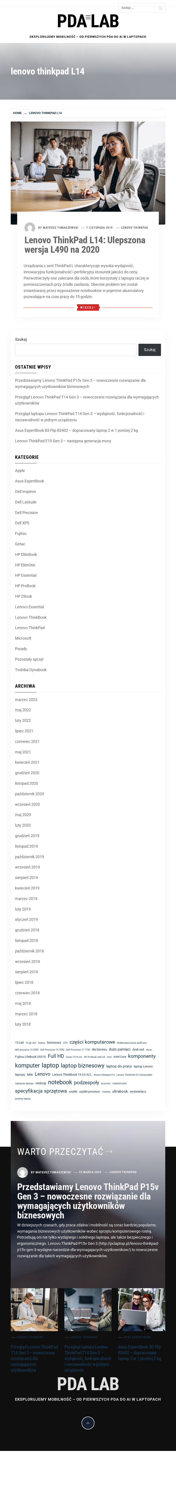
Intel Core (120, 1056)
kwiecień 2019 (27, 888)
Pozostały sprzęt (29, 659)
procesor (106, 1083)
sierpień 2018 (26, 972)
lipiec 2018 (24, 982)
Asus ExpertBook (29, 481)
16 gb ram (31, 1043)
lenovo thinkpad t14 (104, 1074)
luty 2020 (23, 825)
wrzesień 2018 (27, 961)
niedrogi (40, 1083)
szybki (73, 1091)
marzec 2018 (26, 1014)
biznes (41, 1043)
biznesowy (54, 1042)
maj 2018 (23, 1003)
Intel (109, 1057)
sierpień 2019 (26, 877)
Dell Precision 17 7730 (78, 1049)
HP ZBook (23, 596)
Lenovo (42, 1074)
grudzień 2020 (27, 773)
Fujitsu (20, 533)
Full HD (56, 1056)
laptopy (20, 1074)
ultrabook (120, 1091)
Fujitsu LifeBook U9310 (30, 1056)
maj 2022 (23, 710)
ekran (149, 1049)
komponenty (142, 1056)
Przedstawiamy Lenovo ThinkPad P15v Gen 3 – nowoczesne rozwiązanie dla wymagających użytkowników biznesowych (80, 383)
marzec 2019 (26, 898)
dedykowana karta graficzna (132, 1043)
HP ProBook (25, 586)
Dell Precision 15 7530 (52, 1049)
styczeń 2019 (26, 919)
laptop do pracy (119, 1066)
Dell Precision (26, 512)
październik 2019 (29, 856)
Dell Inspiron (25, 491)
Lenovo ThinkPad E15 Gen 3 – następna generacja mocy (63, 441)
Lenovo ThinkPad (134, 227)
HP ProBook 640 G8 (94, 1057)
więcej (87, 307)
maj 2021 (23, 752)
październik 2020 (29, 794)
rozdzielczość (119, 1083)
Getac (20, 544)
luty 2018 (23, 1024)
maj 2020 (23, 814)
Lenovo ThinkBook (31, 617)
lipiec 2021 (24, 731)
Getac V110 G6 (74, 1057)
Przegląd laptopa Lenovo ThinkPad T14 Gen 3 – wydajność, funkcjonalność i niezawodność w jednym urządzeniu (79, 416)
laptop (50, 1065)
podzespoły (86, 1083)
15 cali (19, 1042)
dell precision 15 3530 (26, 1049)
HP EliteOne (25, 565)
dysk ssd (138, 1049)
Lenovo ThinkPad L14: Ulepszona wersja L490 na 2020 (84, 244)
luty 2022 (23, 720)
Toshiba (106, 1091)
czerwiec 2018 (27, 993)
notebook (60, 1082)
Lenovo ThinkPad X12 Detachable (134, 1074)
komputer (27, 1065)
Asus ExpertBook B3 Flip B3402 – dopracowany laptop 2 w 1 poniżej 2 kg (76, 430)
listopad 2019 (26, 846)
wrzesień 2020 (27, 804)
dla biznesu (99, 1049)
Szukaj (21, 339)
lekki (30, 1074)
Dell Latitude (25, 502)
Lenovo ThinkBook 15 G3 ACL (72, 1074)
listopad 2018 (26, 940)
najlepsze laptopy (24, 1083)
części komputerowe (92, 1042)
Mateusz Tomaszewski (61, 227)
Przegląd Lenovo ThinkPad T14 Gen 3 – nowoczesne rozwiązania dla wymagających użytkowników (87, 400)
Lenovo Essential (29, 607)
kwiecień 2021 (27, 762)
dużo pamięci (119, 1049)
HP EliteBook (26, 554)
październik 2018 (29, 951)
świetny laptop (22, 1098)
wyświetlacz (138, 1091)
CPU (65, 1043)
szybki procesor (89, 1091)
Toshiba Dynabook (31, 669)
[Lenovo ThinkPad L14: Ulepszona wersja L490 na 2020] (88, 172)
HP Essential (25, 575)
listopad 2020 (26, 783)
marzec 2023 (26, 699)
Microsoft (23, 638)
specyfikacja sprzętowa (41, 1091)
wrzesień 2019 (27, 867)
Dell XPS (22, 523)
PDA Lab (88, 21)
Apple (20, 470)
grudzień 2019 (27, 835)
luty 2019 (23, 909)
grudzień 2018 (27, 930)
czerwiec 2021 (27, 741)
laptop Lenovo (143, 1066)
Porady (21, 648)
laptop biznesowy (82, 1065)
